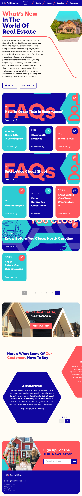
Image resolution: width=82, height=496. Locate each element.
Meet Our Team (41, 326)
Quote (38, 3)
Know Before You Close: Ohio (38, 202)
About (49, 3)
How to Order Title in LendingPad (14, 135)
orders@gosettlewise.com (15, 481)
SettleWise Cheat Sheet (26, 172)
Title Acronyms (14, 205)
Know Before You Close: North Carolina (39, 239)
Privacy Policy (8, 489)
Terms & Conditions (10, 491)
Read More (9, 120)
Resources (74, 3)
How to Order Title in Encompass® (34, 112)
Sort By (26, 85)
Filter (8, 85)
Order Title (25, 3)
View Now (9, 147)
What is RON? (67, 139)
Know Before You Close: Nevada (14, 266)
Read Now (35, 214)
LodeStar (60, 3)
